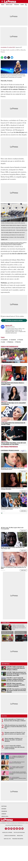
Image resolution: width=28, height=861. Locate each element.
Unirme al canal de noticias (15, 320)
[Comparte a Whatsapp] (2, 57)
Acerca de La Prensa (7, 832)
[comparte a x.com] (8, 57)
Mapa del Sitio (7, 838)
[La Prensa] (7, 820)
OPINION (3, 813)
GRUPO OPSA (4, 816)
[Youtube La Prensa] (14, 829)
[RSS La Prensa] (22, 829)
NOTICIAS (4, 806)
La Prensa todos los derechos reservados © (14, 823)
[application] (14, 355)
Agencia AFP (19, 47)
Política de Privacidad (19, 832)
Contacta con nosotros (10, 835)
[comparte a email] (12, 57)
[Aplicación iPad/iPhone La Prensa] (17, 829)
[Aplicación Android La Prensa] (20, 829)
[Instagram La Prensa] (11, 829)
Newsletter (20, 835)
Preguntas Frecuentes (17, 838)
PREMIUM (4, 811)
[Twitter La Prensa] (8, 829)
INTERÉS (3, 808)
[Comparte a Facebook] (5, 57)
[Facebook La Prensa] (6, 829)
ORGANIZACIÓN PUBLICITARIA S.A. (14, 825)
